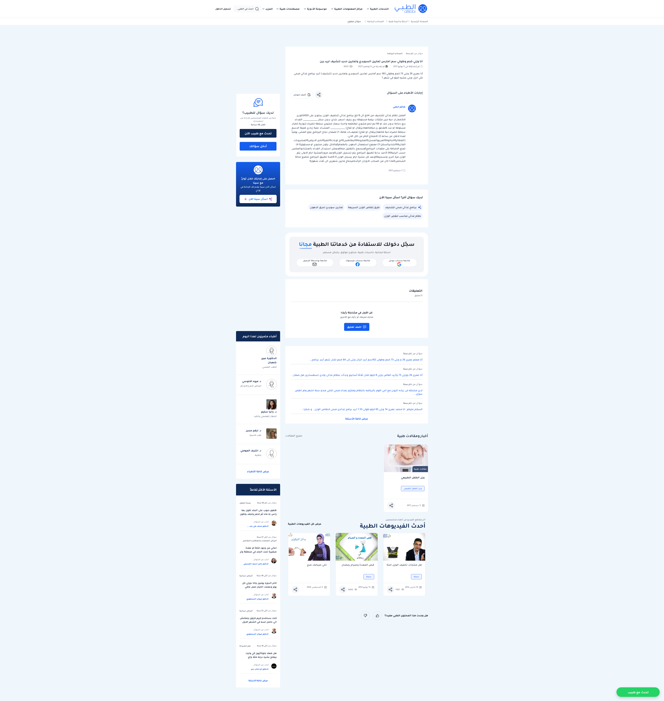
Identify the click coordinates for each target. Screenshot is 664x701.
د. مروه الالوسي (251, 381)
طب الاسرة (255, 435)
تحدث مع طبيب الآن (258, 133)
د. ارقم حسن (253, 430)
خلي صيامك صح (317, 565)
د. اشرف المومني (250, 450)
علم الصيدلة (245, 645)
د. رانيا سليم (269, 412)
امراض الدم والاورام (251, 385)
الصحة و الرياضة (375, 21)
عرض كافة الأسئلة (356, 419)
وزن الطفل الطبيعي (413, 478)
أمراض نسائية (246, 575)
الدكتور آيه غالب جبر (260, 669)
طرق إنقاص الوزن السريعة (364, 207)
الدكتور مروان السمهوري (257, 598)
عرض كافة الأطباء (258, 471)
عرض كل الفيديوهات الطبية (304, 524)
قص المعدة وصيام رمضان (358, 565)
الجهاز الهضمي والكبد (265, 416)
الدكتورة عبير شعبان (269, 360)
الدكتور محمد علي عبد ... (258, 526)
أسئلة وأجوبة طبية (398, 21)
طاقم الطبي (399, 107)
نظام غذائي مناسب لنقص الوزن (402, 216)
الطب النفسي (269, 367)
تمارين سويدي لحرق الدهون (326, 207)
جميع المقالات (293, 435)
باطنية (258, 455)
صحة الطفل (245, 502)
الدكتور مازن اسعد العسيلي (256, 563)
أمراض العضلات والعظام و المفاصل (260, 540)
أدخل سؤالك (258, 146)
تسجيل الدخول (223, 9)
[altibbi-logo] (411, 9)
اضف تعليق (354, 327)
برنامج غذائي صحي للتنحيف (401, 207)
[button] (377, 8)
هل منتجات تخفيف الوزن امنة (404, 565)
